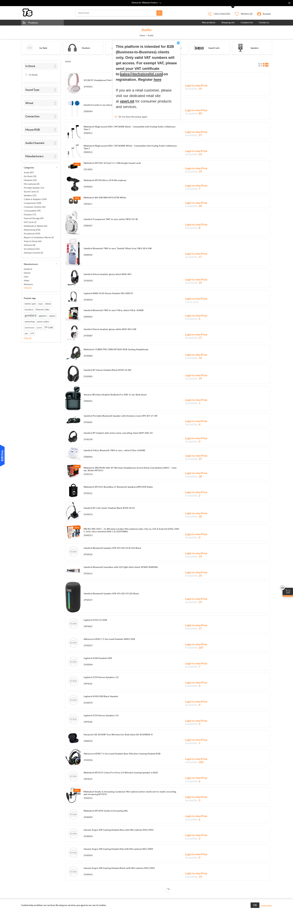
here (157, 79)
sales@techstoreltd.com (141, 74)
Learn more (266, 905)
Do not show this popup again (133, 116)
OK (255, 905)
